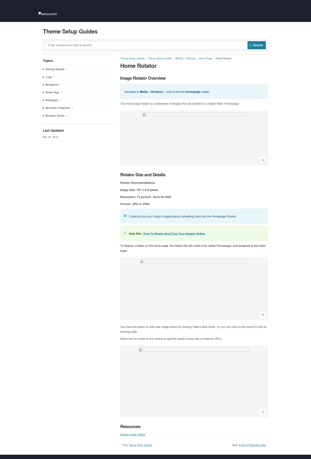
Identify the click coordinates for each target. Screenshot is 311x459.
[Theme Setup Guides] (48, 14)
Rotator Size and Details (142, 174)
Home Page (205, 58)
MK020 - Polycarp (185, 58)
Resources (130, 426)
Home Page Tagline (140, 445)
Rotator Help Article (132, 434)
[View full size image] (194, 138)
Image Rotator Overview (143, 78)
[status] (194, 91)
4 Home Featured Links (252, 445)
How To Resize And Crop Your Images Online (174, 233)
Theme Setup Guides (132, 58)
